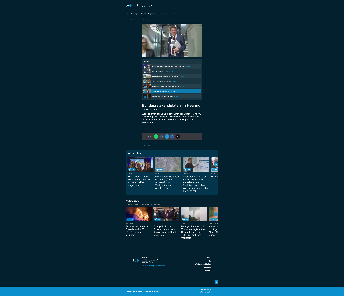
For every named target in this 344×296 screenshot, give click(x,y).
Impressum (139, 291)
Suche (166, 14)
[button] (161, 136)
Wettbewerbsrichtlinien (152, 291)
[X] (177, 136)
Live (127, 14)
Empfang (207, 267)
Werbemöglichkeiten (203, 264)
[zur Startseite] (129, 5)
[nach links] (128, 164)
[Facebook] (172, 136)
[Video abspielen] (172, 40)
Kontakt (208, 270)
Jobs (209, 261)
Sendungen (135, 14)
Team (209, 258)
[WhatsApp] (156, 136)
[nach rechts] (216, 164)
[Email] (167, 136)
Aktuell (143, 14)
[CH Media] (205, 292)
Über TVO (173, 14)
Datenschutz (131, 291)
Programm (151, 14)
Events (159, 14)
